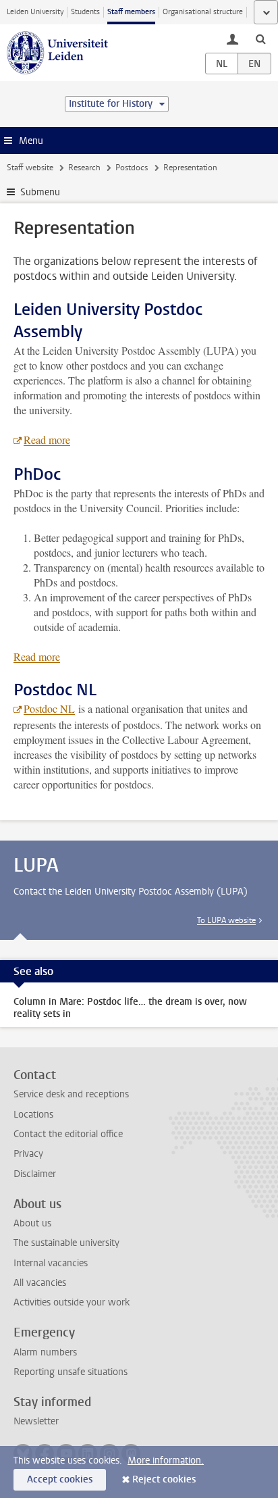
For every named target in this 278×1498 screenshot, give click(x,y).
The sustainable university (66, 1243)
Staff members (131, 12)
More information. (166, 1460)
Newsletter (36, 1421)
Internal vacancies (50, 1263)
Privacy (28, 1153)
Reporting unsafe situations (70, 1372)
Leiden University (35, 12)
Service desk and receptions (71, 1094)
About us (32, 1223)
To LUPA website (226, 920)
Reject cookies (164, 1479)
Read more (47, 439)
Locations (33, 1114)
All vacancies (39, 1282)
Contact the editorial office (68, 1134)
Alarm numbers (45, 1352)
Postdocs (131, 167)
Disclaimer (34, 1174)
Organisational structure (203, 12)
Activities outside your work (71, 1302)
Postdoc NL (49, 708)
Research (84, 167)
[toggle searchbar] (260, 38)
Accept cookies (59, 1479)
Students (85, 12)
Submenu (40, 192)
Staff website (30, 167)
